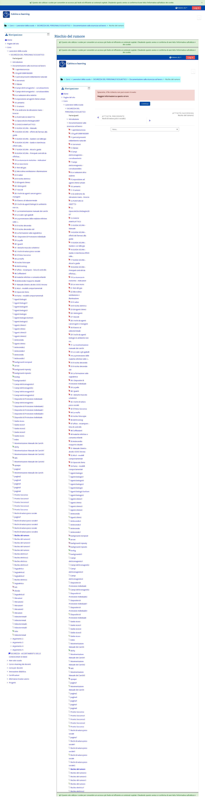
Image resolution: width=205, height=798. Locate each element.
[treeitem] (27, 40)
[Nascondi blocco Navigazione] (48, 34)
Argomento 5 (18, 650)
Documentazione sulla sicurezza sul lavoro (29, 66)
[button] (183, 8)
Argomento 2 (18, 639)
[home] (18, 15)
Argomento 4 (18, 646)
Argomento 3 (18, 642)
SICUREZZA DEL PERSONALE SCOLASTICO (27, 55)
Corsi (9, 47)
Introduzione (18, 62)
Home (9, 40)
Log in (196, 8)
